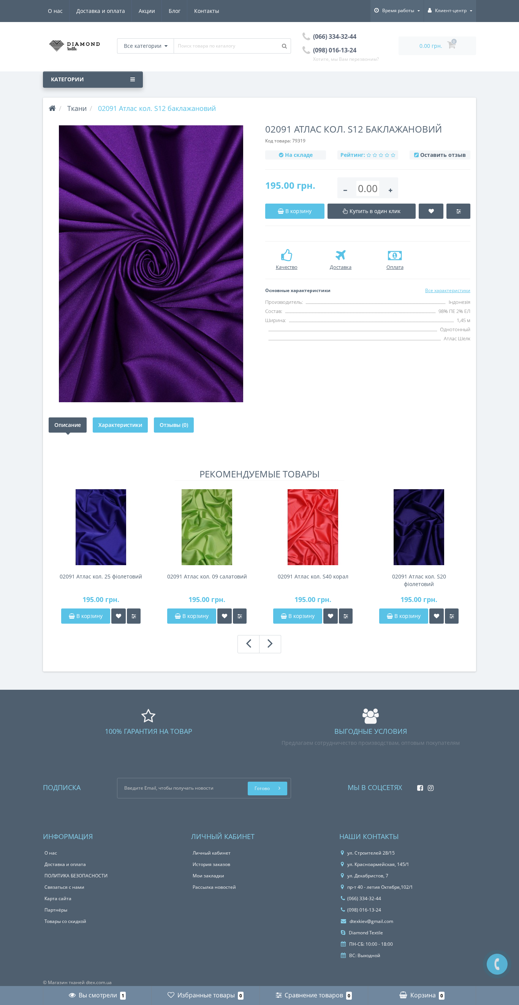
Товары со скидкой (65, 921)
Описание (67, 424)
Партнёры (55, 910)
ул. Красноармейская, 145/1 (378, 864)
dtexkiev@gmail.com (370, 921)
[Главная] (52, 108)
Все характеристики (447, 290)
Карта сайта (57, 898)
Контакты (206, 10)
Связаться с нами (64, 887)
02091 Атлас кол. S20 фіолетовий (419, 580)
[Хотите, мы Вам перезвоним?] (497, 964)
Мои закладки (208, 875)
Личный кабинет (212, 853)
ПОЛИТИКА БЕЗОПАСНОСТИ (76, 875)
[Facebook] (418, 785)
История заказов (211, 864)
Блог (174, 10)
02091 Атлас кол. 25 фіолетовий (101, 576)
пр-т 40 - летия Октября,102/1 (380, 887)
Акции (147, 10)
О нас (55, 10)
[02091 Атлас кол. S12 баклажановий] (151, 263)
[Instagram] (429, 785)
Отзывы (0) (174, 424)
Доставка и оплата (100, 10)
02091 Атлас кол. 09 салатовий (207, 576)
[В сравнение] (134, 616)
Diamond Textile (365, 932)
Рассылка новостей (214, 887)
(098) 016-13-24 (364, 910)
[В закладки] (118, 616)
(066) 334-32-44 (364, 898)
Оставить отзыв (443, 154)
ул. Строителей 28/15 (371, 853)
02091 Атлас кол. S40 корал (313, 576)
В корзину (89, 615)
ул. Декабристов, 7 (367, 875)
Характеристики (120, 424)
